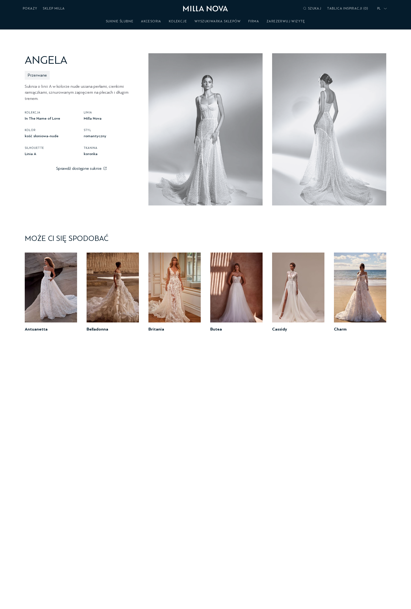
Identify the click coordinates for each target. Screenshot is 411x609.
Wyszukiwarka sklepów (218, 21)
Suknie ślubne (119, 21)
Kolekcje (178, 21)
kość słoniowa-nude (42, 136)
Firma (253, 21)
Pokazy (30, 8)
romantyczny (95, 136)
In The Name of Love (42, 118)
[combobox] (381, 8)
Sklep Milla (54, 8)
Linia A (30, 153)
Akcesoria (151, 21)
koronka (91, 153)
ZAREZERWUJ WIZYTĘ (286, 21)
